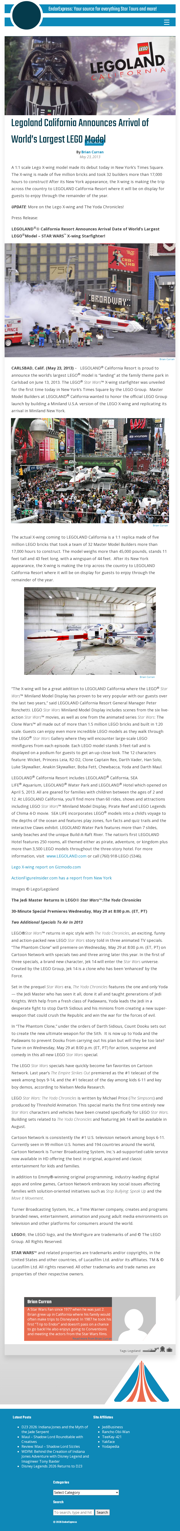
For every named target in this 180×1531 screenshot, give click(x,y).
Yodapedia (110, 1446)
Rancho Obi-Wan (116, 1431)
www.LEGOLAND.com (66, 856)
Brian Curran (92, 152)
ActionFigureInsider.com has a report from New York (61, 877)
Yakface (108, 1441)
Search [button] (102, 1512)
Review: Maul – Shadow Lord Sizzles (51, 1446)
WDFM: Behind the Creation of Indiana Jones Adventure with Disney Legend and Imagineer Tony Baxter (55, 1456)
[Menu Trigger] (166, 22)
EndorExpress (60, 9)
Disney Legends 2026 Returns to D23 (52, 1466)
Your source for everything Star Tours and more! (115, 9)
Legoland (134, 1351)
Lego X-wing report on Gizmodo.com (46, 867)
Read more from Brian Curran (92, 1338)
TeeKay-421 (112, 1436)
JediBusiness (112, 1427)
